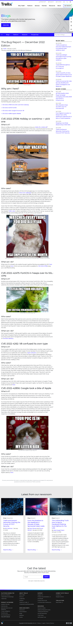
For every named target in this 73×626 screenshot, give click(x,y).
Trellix (4, 48)
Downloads (40, 598)
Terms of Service (50, 623)
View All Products (5, 616)
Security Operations (5, 614)
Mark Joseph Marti (59, 530)
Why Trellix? (21, 5)
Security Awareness (42, 613)
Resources (52, 5)
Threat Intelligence (5, 611)
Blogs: (8, 34)
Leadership (22, 598)
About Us (21, 596)
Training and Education (43, 611)
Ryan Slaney (32, 528)
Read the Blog (7, 549)
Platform (30, 5)
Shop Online (58, 602)
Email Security (4, 613)
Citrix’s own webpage (25, 192)
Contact (59, 1)
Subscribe (6, 25)
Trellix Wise (3, 598)
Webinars (21, 615)
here (50, 264)
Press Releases (23, 611)
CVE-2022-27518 (42, 266)
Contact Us (58, 594)
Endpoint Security (5, 604)
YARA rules (12, 211)
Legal (43, 623)
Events (21, 617)
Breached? (43, 1)
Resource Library (41, 608)
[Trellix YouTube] (69, 623)
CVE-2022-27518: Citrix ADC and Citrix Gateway (15, 104)
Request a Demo (60, 596)
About (59, 5)
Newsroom (22, 609)
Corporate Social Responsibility (26, 604)
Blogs (20, 613)
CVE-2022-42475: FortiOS (9, 107)
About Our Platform (5, 594)
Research (24, 34)
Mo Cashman (9, 528)
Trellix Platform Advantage (7, 596)
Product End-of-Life (42, 600)
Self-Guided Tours (42, 617)
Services (37, 5)
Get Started (67, 5)
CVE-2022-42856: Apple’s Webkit (11, 113)
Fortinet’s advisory (8, 338)
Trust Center (41, 615)
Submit (46, 576)
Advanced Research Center (44, 609)
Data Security (4, 606)
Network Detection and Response (6, 608)
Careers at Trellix (23, 602)
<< (1, 34)
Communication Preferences (44, 602)
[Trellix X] (71, 623)
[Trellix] (2, 623)
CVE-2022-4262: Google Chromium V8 (13, 110)
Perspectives (34, 34)
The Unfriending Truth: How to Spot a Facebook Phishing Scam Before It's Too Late (60, 524)
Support (51, 1)
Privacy (39, 623)
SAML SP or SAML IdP (41, 127)
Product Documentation (43, 596)
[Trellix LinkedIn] (67, 623)
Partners (44, 5)
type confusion (32, 352)
